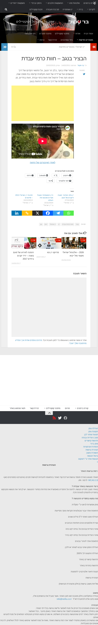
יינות (46, 224)
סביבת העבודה (52, 9)
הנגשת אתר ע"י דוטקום (88, 459)
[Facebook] (48, 213)
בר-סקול (81, 65)
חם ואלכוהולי (30, 33)
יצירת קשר (52, 40)
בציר (77, 224)
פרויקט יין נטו (53, 252)
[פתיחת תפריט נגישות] (97, 425)
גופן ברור (94, 444)
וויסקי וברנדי (36, 3)
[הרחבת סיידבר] (4, 47)
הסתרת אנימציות (90, 447)
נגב (41, 224)
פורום (67, 408)
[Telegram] (58, 213)
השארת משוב (92, 453)
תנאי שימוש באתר (17, 408)
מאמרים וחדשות (86, 40)
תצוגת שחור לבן (91, 434)
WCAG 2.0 (93, 480)
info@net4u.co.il (64, 599)
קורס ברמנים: (89, 3)
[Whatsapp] (68, 213)
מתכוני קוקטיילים (62, 33)
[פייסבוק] (65, 418)
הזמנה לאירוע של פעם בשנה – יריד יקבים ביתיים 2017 (23, 255)
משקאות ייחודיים (17, 3)
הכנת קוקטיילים (35, 9)
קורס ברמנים (82, 408)
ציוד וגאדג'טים (67, 40)
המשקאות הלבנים (55, 3)
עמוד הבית (88, 33)
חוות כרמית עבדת (67, 224)
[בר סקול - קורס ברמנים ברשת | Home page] (75, 21)
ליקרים (92, 9)
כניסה (41, 40)
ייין (59, 224)
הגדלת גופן (93, 428)
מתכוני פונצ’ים (45, 33)
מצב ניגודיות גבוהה (90, 438)
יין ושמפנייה (67, 9)
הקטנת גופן (93, 431)
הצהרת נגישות (92, 450)
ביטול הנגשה (92, 456)
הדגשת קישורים (91, 441)
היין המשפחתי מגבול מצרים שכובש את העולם (45, 197)
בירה (81, 9)
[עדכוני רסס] (53, 418)
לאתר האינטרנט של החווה (42, 162)
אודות (77, 33)
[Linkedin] (16, 213)
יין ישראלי (80, 47)
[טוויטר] (59, 418)
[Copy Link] (27, 213)
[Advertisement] (42, 103)
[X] (37, 213)
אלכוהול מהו (74, 3)
